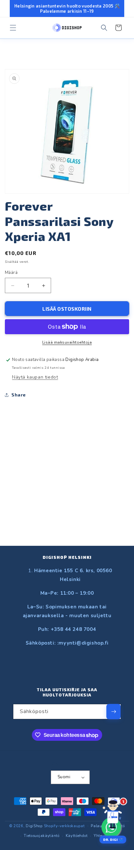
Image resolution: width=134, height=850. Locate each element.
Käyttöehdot (77, 835)
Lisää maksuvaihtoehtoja (67, 342)
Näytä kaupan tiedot (35, 377)
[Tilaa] (113, 711)
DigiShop (34, 825)
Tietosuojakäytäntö (42, 835)
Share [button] (18, 394)
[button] (13, 28)
